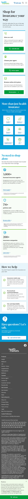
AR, (4, 422)
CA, (8, 422)
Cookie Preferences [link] (6, 414)
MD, (10, 424)
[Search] (23, 3)
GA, (19, 422)
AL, (2, 422)
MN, (16, 424)
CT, (12, 422)
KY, (6, 424)
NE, (5, 425)
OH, (17, 425)
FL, (17, 422)
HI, (21, 422)
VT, (13, 427)
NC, (25, 424)
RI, (24, 425)
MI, (14, 424)
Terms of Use (16, 491)
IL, (26, 422)
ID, (24, 422)
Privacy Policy (6, 491)
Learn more (6, 252)
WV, (20, 427)
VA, (12, 427)
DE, (16, 422)
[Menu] (26, 3)
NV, (13, 425)
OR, (21, 425)
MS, (21, 424)
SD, (4, 427)
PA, (23, 425)
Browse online (6, 220)
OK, (19, 425)
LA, (7, 424)
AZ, (6, 422)
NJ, (8, 425)
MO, (18, 424)
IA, (23, 422)
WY (21, 427)
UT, (10, 427)
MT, (23, 424)
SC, (2, 427)
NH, (7, 425)
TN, (6, 427)
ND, (3, 425)
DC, (14, 422)
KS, (4, 424)
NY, (15, 425)
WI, (17, 427)
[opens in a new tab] (25, 346)
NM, (11, 425)
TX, (8, 427)
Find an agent (6, 190)
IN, (2, 424)
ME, (12, 424)
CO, (10, 422)
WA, (16, 427)
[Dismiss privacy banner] (26, 481)
